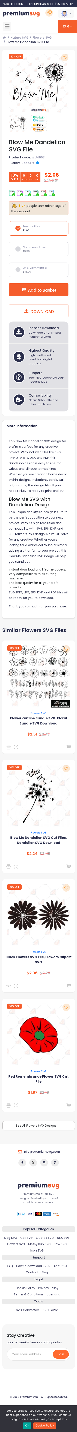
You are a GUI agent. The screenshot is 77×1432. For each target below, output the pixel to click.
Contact (32, 1272)
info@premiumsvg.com (42, 1152)
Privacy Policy (48, 1288)
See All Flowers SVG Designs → (38, 1125)
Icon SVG (37, 1250)
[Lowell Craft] (9, 1105)
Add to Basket (42, 290)
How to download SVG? (33, 1266)
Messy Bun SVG (39, 1244)
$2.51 (32, 734)
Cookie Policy (25, 1288)
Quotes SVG (45, 1238)
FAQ (10, 1266)
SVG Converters (28, 1310)
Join (61, 1354)
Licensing (53, 1294)
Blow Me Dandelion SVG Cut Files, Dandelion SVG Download (38, 840)
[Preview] (17, 747)
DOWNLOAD (42, 312)
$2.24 (32, 853)
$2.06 (32, 973)
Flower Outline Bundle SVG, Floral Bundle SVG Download (38, 721)
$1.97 (32, 1092)
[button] (66, 13)
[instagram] (44, 1162)
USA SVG (63, 1238)
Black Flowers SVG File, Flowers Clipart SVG (39, 959)
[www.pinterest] (55, 1162)
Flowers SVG (42, 37)
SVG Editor (50, 1310)
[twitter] (33, 1162)
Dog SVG (10, 1238)
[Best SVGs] (9, 866)
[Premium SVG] (9, 747)
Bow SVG (60, 1244)
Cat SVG (26, 1238)
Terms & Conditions (28, 1294)
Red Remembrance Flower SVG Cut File (38, 1079)
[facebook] (22, 1162)
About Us (60, 1266)
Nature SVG (19, 37)
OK (27, 1425)
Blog (45, 1272)
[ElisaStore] (9, 986)
